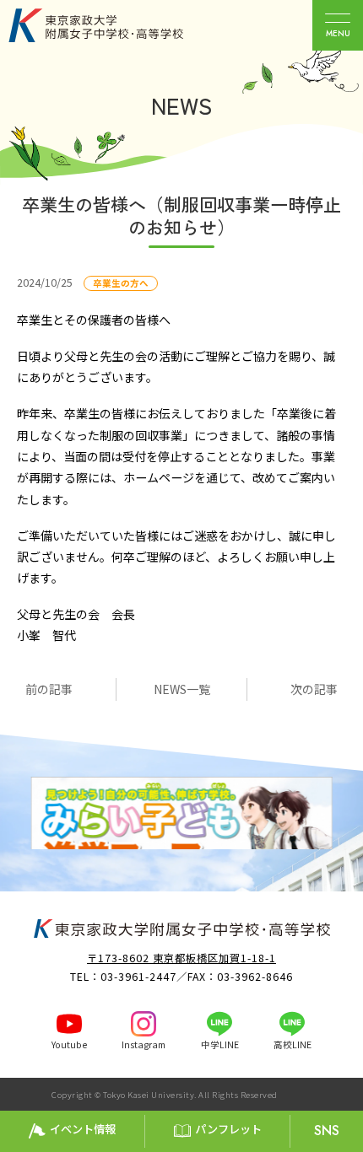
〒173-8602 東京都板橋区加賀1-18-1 (181, 958)
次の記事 (314, 689)
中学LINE (220, 1044)
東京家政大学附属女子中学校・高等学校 (114, 25)
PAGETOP (346, 1095)
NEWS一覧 (182, 689)
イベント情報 (83, 1129)
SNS (326, 1130)
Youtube (69, 1044)
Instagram (143, 1044)
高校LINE (293, 1044)
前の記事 (49, 689)
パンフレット (228, 1129)
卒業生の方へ (121, 283)
